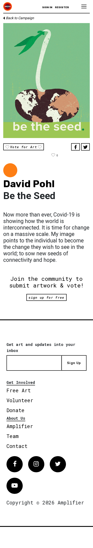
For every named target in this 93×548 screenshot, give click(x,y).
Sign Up (74, 363)
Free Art (18, 390)
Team (12, 436)
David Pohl (29, 184)
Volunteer (19, 400)
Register (62, 7)
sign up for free (46, 297)
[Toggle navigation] (84, 6)
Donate (15, 410)
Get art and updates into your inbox (40, 347)
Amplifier (19, 426)
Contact (16, 446)
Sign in (47, 7)
